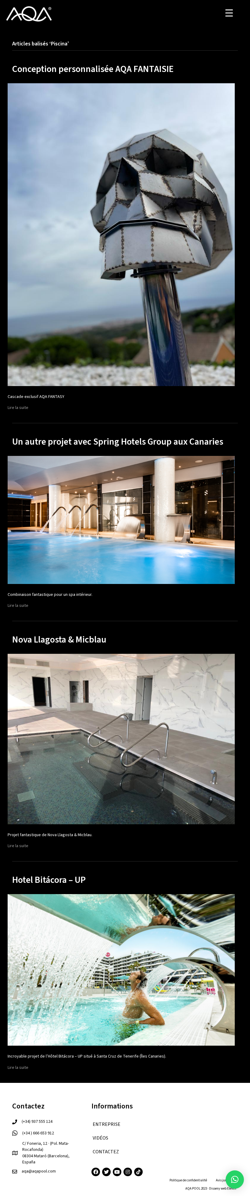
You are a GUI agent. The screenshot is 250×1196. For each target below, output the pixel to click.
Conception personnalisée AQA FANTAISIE (93, 69)
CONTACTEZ (106, 1151)
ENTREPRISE (106, 1124)
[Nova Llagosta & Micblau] (121, 739)
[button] (235, 1179)
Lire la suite (18, 408)
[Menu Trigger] (229, 13)
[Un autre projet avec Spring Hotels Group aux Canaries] (121, 520)
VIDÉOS (100, 1138)
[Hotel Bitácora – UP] (121, 970)
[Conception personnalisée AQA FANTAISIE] (121, 234)
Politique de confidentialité (188, 1180)
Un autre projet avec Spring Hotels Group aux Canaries (117, 441)
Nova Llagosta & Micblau (59, 639)
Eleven (231, 1188)
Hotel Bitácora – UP (49, 879)
